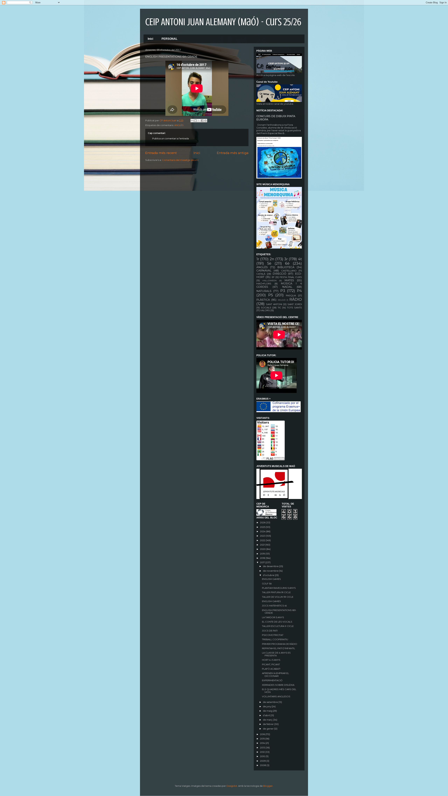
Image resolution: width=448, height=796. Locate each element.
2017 (262, 562)
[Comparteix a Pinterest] (205, 120)
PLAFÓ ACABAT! (271, 668)
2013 (262, 747)
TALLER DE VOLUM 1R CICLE (277, 596)
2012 (262, 751)
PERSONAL (169, 38)
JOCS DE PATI (270, 630)
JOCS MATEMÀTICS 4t (274, 605)
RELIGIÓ (281, 300)
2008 (263, 765)
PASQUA (291, 295)
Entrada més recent (161, 153)
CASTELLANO (289, 270)
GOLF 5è (267, 583)
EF (273, 277)
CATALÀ (260, 273)
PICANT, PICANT (271, 664)
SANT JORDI (295, 304)
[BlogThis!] (195, 120)
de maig (268, 710)
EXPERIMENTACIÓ (272, 680)
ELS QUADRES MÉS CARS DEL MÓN (279, 690)
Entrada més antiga (232, 153)
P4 (299, 290)
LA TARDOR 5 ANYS (273, 617)
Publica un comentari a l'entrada (170, 138)
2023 (263, 535)
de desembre (271, 566)
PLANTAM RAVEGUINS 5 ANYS (279, 587)
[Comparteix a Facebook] (202, 120)
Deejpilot (231, 785)
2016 (262, 734)
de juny (267, 706)
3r (286, 259)
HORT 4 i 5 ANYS (271, 659)
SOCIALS (266, 307)
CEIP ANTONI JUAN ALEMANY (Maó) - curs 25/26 (223, 22)
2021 (262, 544)
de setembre (270, 702)
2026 (263, 522)
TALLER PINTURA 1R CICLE (276, 592)
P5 (270, 295)
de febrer (268, 724)
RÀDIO (295, 299)
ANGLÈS (179, 125)
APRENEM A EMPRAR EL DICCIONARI (275, 674)
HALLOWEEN (269, 280)
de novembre (271, 570)
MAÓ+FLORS (263, 283)
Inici (150, 38)
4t (300, 259)
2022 (263, 540)
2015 (262, 738)
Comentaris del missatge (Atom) (180, 160)
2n (272, 259)
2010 (263, 756)
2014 (262, 743)
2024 (263, 531)
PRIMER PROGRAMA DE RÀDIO (279, 644)
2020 (263, 549)
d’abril (266, 715)
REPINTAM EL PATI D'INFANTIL (278, 648)
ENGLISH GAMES (271, 579)
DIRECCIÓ (279, 273)
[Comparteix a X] (199, 120)
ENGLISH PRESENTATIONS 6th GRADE (279, 611)
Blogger (268, 785)
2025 (263, 527)
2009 (263, 760)
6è (287, 263)
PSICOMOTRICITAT (272, 635)
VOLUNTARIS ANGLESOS (276, 696)
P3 (282, 290)
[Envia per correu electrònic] (192, 120)
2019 (262, 553)
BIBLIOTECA (285, 267)
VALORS (265, 310)
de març (268, 719)
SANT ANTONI (274, 304)
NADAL (287, 286)
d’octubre (269, 575)
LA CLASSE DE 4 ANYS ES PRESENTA (276, 654)
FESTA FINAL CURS (291, 277)
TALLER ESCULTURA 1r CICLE (278, 626)
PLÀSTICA (263, 299)
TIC (279, 307)
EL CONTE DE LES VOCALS (277, 621)
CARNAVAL (263, 270)
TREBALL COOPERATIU (275, 639)
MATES (289, 280)
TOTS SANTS (294, 307)
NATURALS (263, 291)
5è (269, 263)
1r (257, 259)
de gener (268, 728)
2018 (263, 558)
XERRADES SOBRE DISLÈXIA (278, 684)
